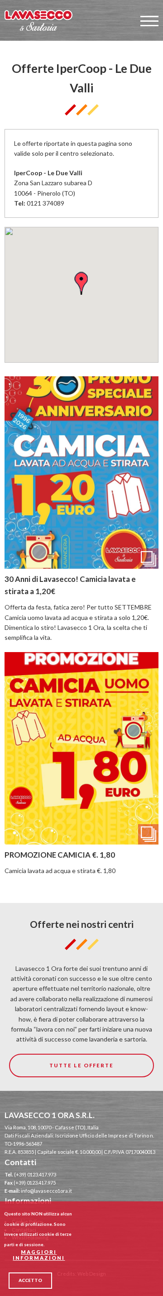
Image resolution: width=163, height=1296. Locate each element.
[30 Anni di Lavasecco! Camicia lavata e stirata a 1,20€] (81, 563)
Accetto (30, 1280)
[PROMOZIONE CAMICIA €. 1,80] (81, 839)
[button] (81, 283)
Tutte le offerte (81, 1065)
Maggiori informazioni (39, 1255)
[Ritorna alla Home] (38, 20)
